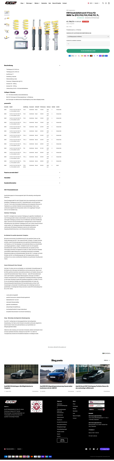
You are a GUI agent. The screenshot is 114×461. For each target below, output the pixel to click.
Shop (22, 3)
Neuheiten (75, 411)
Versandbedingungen (62, 429)
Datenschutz (60, 415)
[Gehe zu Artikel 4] (7, 31)
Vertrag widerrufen (62, 440)
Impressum (59, 419)
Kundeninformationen (62, 422)
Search (58, 434)
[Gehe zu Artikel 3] (7, 24)
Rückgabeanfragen (61, 427)
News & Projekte (76, 415)
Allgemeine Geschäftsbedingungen (62, 405)
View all (106, 360)
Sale (74, 413)
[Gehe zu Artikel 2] (7, 18)
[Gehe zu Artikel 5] (7, 37)
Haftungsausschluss (62, 424)
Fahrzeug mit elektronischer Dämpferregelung (78, 33)
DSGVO (58, 436)
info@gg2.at (91, 429)
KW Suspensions (70, 10)
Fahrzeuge (29, 3)
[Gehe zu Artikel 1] (7, 12)
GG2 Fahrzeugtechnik (97, 456)
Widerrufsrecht (60, 417)
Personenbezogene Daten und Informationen (61, 411)
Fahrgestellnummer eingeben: (73, 40)
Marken (37, 3)
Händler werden (60, 431)
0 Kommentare (35, 391)
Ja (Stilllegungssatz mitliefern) (74, 36)
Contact (74, 418)
